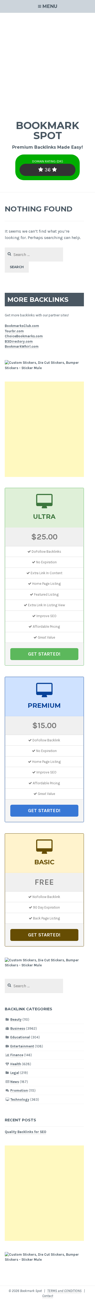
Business (17, 1028)
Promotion (19, 1090)
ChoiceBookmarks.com (24, 336)
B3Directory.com (19, 341)
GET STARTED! (44, 654)
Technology (19, 1099)
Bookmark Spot (47, 130)
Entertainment (22, 1046)
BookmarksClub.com (22, 326)
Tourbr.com (14, 331)
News (14, 1082)
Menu (49, 6)
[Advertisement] (47, 63)
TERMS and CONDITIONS (64, 1291)
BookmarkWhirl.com (22, 346)
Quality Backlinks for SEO (25, 1132)
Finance (16, 1055)
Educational (20, 1037)
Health (15, 1064)
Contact (47, 1296)
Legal (14, 1073)
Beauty (16, 1019)
